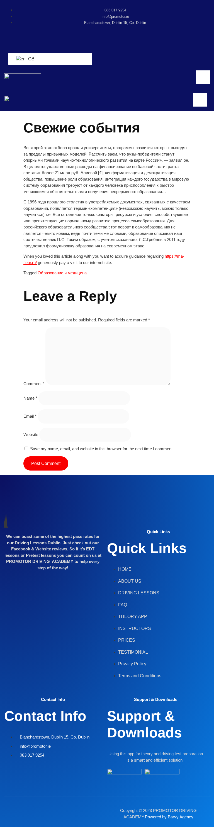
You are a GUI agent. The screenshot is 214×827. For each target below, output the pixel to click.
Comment (33, 383)
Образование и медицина (62, 272)
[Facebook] (95, 41)
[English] (49, 59)
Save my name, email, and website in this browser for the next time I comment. (102, 448)
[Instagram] (115, 41)
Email (30, 416)
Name (30, 398)
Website (30, 434)
